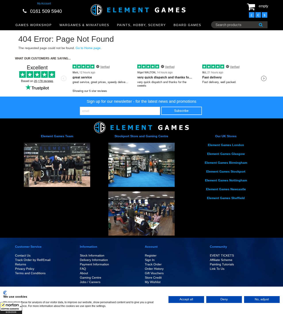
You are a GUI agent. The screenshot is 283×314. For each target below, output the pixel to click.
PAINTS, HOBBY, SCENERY (141, 25)
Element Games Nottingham (226, 180)
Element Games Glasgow (226, 154)
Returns (20, 264)
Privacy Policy (24, 268)
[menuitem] (34, 25)
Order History (154, 268)
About (84, 273)
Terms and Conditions (30, 273)
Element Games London (226, 145)
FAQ (83, 268)
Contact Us (23, 255)
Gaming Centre (90, 277)
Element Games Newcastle (226, 189)
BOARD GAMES (187, 25)
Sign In (150, 260)
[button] (11, 308)
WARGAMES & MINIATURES (84, 25)
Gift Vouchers (154, 273)
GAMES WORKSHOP (33, 25)
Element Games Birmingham (226, 162)
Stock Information (92, 255)
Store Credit (153, 277)
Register (151, 255)
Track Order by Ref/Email (32, 260)
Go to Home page (88, 48)
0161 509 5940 (46, 11)
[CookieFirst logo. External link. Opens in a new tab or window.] (5, 293)
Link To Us (217, 268)
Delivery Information (94, 260)
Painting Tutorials (222, 264)
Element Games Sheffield (226, 198)
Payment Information (94, 264)
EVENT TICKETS (222, 255)
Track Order (153, 264)
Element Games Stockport (225, 171)
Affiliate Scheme (221, 260)
